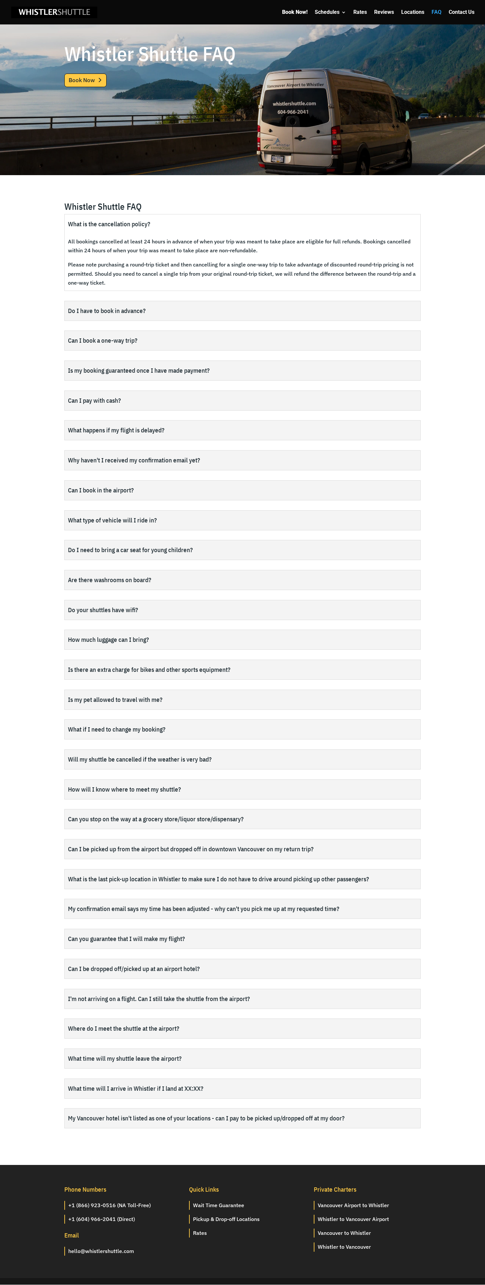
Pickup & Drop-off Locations (226, 1219)
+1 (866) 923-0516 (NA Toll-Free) (109, 1205)
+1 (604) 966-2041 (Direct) (101, 1219)
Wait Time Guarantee (218, 1205)
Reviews (384, 12)
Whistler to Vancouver (344, 1246)
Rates (360, 12)
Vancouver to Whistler (344, 1233)
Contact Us (461, 12)
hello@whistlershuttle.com (101, 1251)
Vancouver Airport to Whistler (353, 1205)
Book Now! (294, 12)
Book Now (82, 80)
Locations (412, 12)
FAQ (436, 12)
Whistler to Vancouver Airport (353, 1219)
